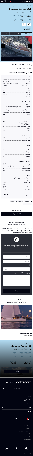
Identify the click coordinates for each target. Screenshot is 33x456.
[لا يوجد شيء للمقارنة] (14, 1)
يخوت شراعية (26, 12)
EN (12, 382)
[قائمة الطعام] (2, 1)
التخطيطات (5, 33)
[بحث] (5, 1)
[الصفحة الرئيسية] (27, 1)
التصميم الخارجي (27, 33)
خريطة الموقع (28, 442)
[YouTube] (6, 448)
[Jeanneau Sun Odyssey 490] (16, 317)
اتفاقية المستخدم (27, 436)
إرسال (16, 290)
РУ (10, 382)
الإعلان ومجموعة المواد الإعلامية (25, 431)
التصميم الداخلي (15, 33)
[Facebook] (16, 448)
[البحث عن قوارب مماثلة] (29, 24)
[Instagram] (26, 448)
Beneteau (29, 16)
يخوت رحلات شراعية (20, 12)
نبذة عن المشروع (27, 425)
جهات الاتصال (28, 428)
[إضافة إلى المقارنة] (24, 24)
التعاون (29, 433)
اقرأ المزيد (16, 371)
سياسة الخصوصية (27, 439)
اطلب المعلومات (16, 213)
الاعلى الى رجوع (16, 388)
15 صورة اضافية (16, 59)
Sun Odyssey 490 (26, 333)
